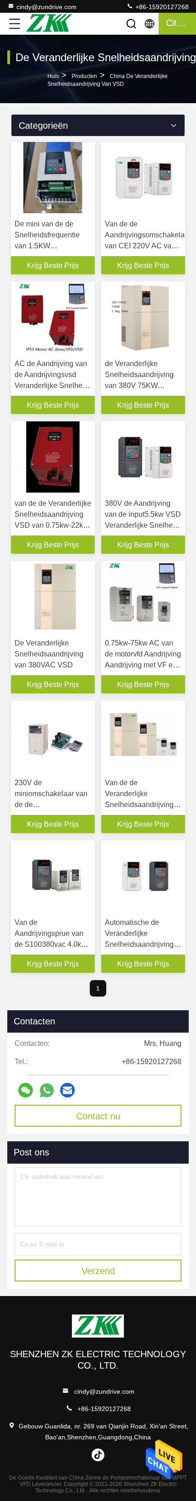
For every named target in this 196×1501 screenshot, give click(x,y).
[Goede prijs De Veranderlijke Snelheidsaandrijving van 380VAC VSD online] (53, 596)
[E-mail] (67, 1090)
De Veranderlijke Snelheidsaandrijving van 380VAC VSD (49, 654)
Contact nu (98, 1116)
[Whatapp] (46, 1090)
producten (84, 76)
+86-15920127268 (161, 6)
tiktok (98, 1455)
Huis (53, 76)
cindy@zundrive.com (46, 6)
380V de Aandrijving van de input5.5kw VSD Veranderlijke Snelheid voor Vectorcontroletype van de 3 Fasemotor (143, 525)
